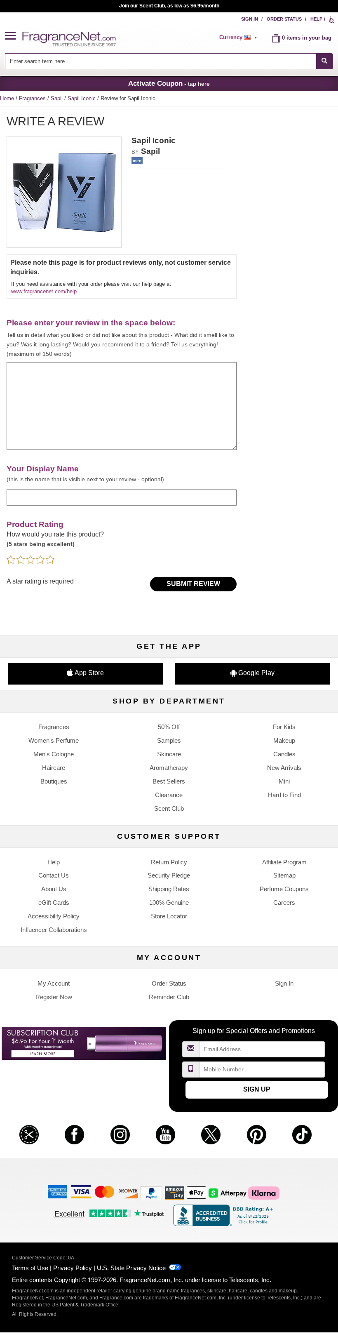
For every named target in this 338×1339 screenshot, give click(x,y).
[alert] (239, 37)
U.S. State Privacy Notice (131, 1267)
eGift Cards (53, 902)
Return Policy (169, 862)
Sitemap (284, 875)
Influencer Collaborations (54, 929)
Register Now (53, 996)
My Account (54, 983)
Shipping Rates (168, 888)
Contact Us (53, 875)
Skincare (169, 754)
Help (316, 18)
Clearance (169, 794)
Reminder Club (169, 996)
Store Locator (169, 916)
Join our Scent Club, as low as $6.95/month (169, 6)
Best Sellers (169, 781)
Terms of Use (30, 1267)
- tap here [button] (169, 83)
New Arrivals (284, 767)
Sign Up (256, 1089)
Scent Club (169, 808)
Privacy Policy (72, 1267)
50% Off (169, 726)
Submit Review (193, 583)
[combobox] (169, 61)
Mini (284, 781)
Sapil (57, 98)
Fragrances (33, 98)
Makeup (284, 740)
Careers (284, 902)
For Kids (284, 726)
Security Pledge (169, 875)
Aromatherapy (169, 767)
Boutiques (53, 781)
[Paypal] (151, 1192)
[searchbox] (160, 61)
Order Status (284, 18)
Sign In (249, 18)
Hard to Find (284, 794)
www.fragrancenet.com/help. (44, 291)
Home (7, 98)
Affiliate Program (284, 862)
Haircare (53, 767)
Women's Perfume (53, 740)
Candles (284, 754)
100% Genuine (169, 902)
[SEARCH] (324, 61)
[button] (13, 36)
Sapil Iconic (82, 98)
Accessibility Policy (54, 916)
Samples (169, 740)
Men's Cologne (53, 754)
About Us (53, 888)
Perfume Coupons (284, 888)
